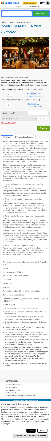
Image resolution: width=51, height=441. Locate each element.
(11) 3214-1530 (30, 3)
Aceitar (31, 431)
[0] (41, 2)
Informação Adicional (24, 137)
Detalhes (7, 137)
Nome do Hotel (9, 113)
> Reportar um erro (13, 390)
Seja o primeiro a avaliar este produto (14, 77)
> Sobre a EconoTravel (14, 385)
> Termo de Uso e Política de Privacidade (20, 395)
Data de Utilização (9, 119)
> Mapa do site (11, 393)
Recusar (42, 431)
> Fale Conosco (11, 387)
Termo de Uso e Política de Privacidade (30, 436)
